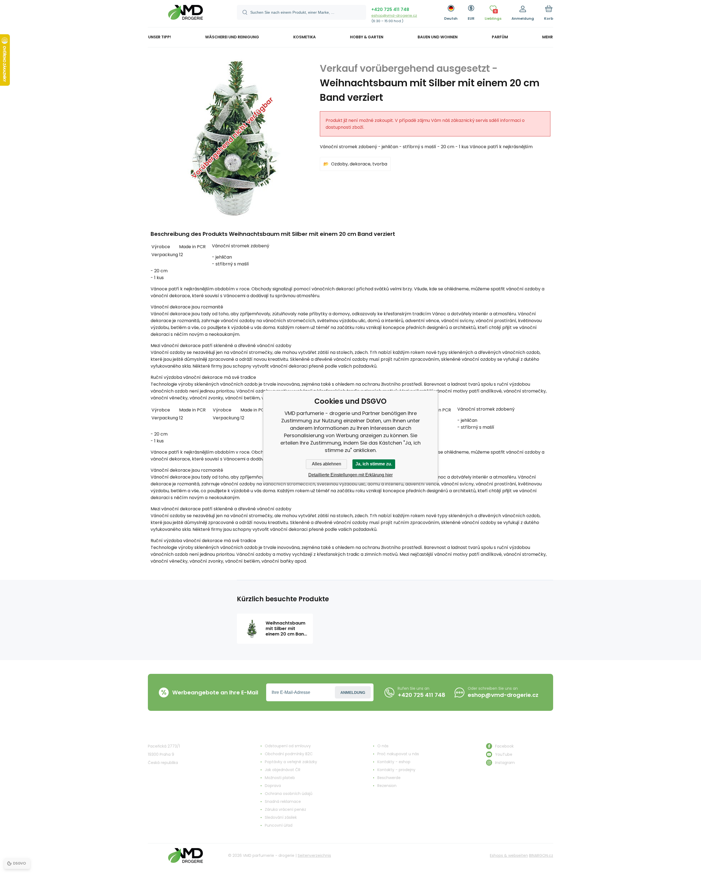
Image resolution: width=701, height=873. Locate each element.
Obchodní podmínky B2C (289, 754)
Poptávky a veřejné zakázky (291, 762)
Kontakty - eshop (393, 762)
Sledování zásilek (281, 817)
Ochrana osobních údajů (288, 793)
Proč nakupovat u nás (398, 754)
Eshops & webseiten (509, 855)
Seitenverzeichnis (314, 855)
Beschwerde (389, 777)
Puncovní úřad (278, 825)
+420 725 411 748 (390, 9)
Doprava (273, 785)
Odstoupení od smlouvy (288, 746)
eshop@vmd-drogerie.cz (394, 15)
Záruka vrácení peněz (285, 809)
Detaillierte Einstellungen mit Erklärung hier (350, 475)
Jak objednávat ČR (282, 769)
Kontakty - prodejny (396, 769)
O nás (383, 746)
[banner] (185, 14)
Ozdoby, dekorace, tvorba (359, 164)
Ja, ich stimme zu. (373, 464)
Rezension (387, 785)
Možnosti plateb (280, 777)
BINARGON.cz (541, 855)
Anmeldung (352, 692)
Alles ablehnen (326, 464)
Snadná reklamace (283, 801)
